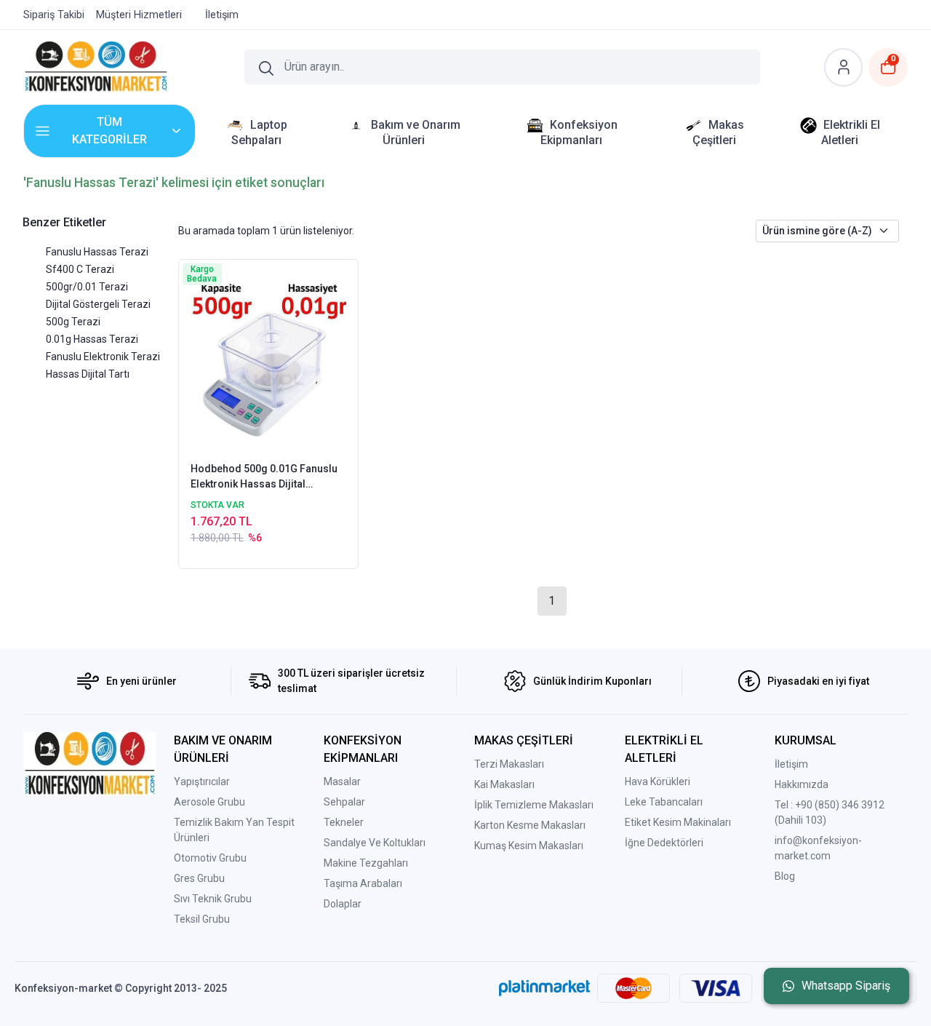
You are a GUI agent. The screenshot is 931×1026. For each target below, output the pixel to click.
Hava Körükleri (657, 781)
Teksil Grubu (202, 919)
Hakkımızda (801, 784)
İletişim (791, 764)
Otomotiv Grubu (210, 858)
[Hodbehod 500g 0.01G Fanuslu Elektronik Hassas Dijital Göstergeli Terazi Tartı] (269, 359)
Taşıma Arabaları (363, 883)
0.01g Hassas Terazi (92, 339)
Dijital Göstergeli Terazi (98, 304)
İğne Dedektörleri (664, 842)
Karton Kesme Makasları (530, 825)
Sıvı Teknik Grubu (213, 898)
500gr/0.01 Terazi (87, 287)
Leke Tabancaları (664, 802)
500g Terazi (73, 321)
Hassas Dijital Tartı (87, 374)
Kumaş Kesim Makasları (528, 845)
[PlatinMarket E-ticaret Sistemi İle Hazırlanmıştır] (544, 988)
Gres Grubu (199, 878)
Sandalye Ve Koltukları (374, 842)
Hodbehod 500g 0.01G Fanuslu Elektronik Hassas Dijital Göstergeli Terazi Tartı (264, 477)
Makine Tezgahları (366, 863)
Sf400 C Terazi (80, 269)
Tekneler (344, 822)
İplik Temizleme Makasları (534, 805)
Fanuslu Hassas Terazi (97, 252)
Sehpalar (344, 802)
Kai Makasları (504, 784)
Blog (785, 876)
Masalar (342, 781)
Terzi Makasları (509, 764)
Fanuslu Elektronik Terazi (103, 356)
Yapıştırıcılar (202, 781)
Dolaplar (342, 904)
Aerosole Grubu (209, 802)
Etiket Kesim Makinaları (678, 822)
